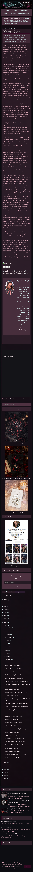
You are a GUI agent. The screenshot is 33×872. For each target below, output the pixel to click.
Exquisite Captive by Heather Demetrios (16, 692)
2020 (5, 609)
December (8, 628)
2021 (5, 606)
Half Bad (7, 272)
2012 (5, 769)
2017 (5, 619)
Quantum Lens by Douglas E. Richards (11, 834)
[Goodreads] (30, 2)
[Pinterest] (28, 2)
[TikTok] (25, 2)
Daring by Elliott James (11, 695)
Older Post (26, 347)
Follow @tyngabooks (16, 566)
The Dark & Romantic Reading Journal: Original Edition (16, 478)
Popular (6, 592)
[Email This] (4, 267)
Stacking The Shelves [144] (12, 665)
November (8, 631)
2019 (5, 612)
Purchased (22, 272)
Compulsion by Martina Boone (13, 672)
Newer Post (7, 347)
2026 (5, 600)
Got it (27, 866)
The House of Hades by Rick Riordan (15, 757)
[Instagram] (27, 2)
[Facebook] (23, 2)
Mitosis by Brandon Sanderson (13, 722)
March (7, 656)
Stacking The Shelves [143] (12, 689)
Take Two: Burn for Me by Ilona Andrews (16, 754)
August (7, 640)
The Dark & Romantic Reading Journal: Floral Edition (16, 444)
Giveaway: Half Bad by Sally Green (14, 678)
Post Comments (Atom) (17, 399)
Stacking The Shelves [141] (12, 732)
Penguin (16, 272)
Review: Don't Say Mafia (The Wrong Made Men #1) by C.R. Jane (18, 801)
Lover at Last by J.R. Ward (12, 748)
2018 (5, 616)
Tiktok (19, 328)
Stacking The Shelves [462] (14, 809)
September (8, 637)
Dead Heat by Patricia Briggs (13, 668)
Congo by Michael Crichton (8, 827)
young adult (20, 273)
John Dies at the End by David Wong (15, 741)
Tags (12, 592)
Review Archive (23, 10)
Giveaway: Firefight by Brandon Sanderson (16, 703)
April (6, 653)
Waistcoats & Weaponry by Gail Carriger (16, 729)
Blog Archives (19, 592)
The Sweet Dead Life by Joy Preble (14, 738)
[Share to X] (7, 267)
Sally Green (6, 273)
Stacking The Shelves (11, 713)
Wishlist (6, 13)
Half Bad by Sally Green (11, 31)
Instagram (25, 328)
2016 (5, 622)
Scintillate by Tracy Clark (12, 719)
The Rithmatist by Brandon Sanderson (15, 675)
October (7, 634)
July (6, 644)
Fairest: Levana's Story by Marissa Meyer (16, 681)
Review (27, 272)
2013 (5, 766)
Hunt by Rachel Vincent (11, 735)
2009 (5, 779)
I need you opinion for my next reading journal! (17, 793)
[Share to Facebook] (9, 267)
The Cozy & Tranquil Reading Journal (16, 512)
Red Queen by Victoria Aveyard (13, 716)
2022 (5, 603)
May (6, 650)
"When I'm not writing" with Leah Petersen (16, 706)
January (7, 663)
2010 (5, 775)
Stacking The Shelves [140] (12, 751)
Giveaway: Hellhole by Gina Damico (14, 745)
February (7, 659)
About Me (14, 10)
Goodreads (13, 13)
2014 (5, 763)
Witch (15, 273)
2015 (5, 625)
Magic (11, 272)
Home (7, 10)
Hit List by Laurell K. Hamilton (13, 726)
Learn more (12, 870)
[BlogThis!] (5, 267)
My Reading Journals (24, 13)
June (6, 647)
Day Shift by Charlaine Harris (8, 821)
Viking (11, 273)
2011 (5, 772)
